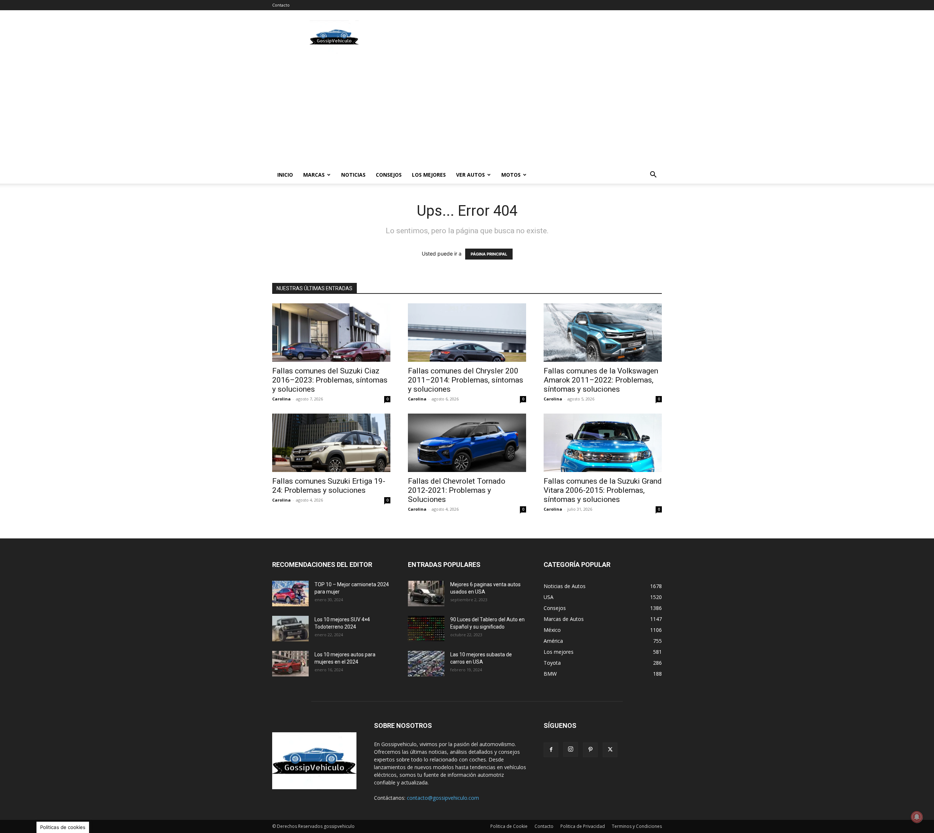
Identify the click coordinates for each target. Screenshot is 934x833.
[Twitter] (610, 749)
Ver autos (470, 174)
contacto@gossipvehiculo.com (443, 797)
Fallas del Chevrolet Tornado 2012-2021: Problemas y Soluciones (456, 490)
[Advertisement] (529, 36)
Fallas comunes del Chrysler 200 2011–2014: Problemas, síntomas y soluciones (465, 380)
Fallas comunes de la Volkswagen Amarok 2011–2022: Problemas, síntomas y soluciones (601, 380)
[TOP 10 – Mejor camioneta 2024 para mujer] (290, 593)
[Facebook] (551, 749)
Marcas (314, 174)
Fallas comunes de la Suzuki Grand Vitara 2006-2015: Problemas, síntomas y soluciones (603, 490)
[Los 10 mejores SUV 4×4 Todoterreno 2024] (290, 628)
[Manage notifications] (917, 817)
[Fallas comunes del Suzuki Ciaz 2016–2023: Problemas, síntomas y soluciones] (331, 332)
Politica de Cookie (509, 826)
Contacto (281, 5)
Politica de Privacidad (582, 826)
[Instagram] (570, 749)
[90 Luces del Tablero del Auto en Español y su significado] (426, 628)
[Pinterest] (590, 749)
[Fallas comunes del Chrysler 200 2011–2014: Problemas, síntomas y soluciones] (467, 332)
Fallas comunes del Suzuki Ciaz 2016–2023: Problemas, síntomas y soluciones (329, 380)
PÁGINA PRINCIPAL (489, 254)
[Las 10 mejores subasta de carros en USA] (426, 663)
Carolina (281, 399)
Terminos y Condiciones (637, 826)
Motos (511, 174)
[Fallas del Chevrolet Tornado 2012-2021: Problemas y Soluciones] (467, 443)
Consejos (389, 174)
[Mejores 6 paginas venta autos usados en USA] (426, 593)
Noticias (353, 174)
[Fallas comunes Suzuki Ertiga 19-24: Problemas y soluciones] (331, 443)
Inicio (285, 174)
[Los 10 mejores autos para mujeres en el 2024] (290, 663)
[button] (653, 175)
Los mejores (429, 174)
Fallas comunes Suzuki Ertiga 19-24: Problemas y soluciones (328, 486)
